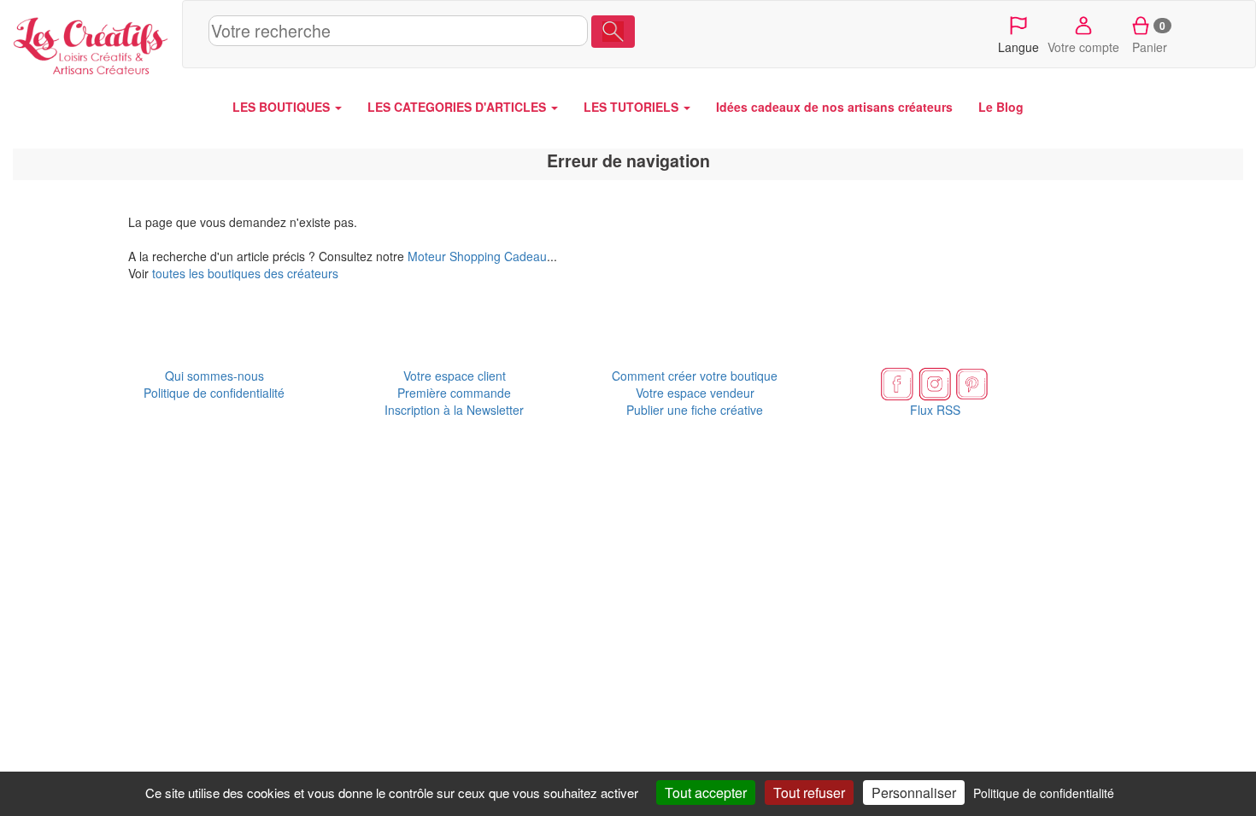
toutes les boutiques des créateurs (245, 273)
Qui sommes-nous (214, 375)
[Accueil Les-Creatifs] (91, 42)
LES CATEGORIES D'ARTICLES (458, 106)
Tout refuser (809, 792)
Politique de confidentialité (214, 392)
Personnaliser (914, 792)
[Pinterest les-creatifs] (972, 382)
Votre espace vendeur (695, 392)
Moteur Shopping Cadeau (477, 256)
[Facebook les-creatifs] (897, 382)
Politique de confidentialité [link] (1043, 792)
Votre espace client (454, 375)
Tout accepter (706, 792)
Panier (1149, 36)
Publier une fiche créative (694, 409)
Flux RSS (935, 409)
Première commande (454, 392)
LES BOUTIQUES (282, 106)
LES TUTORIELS (633, 106)
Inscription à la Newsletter (454, 409)
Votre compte (1083, 46)
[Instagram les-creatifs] (935, 382)
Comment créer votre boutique (695, 375)
